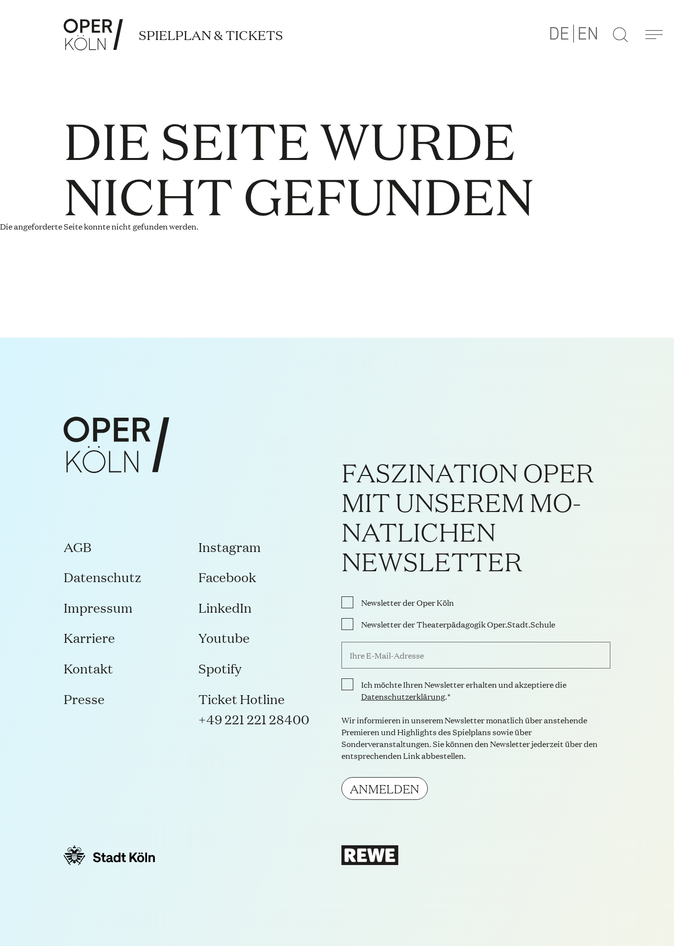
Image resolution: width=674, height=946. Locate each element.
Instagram (229, 546)
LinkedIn (225, 607)
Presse (84, 698)
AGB (77, 546)
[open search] (620, 34)
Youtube (224, 637)
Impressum (98, 607)
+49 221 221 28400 (253, 718)
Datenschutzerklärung (403, 696)
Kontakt (88, 667)
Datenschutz (103, 576)
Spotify (219, 667)
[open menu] (654, 34)
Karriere (89, 637)
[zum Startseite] (93, 34)
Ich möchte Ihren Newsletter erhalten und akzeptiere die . (463, 690)
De (559, 34)
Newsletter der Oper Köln (407, 602)
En (588, 34)
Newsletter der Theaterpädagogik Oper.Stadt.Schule (458, 624)
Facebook (227, 576)
